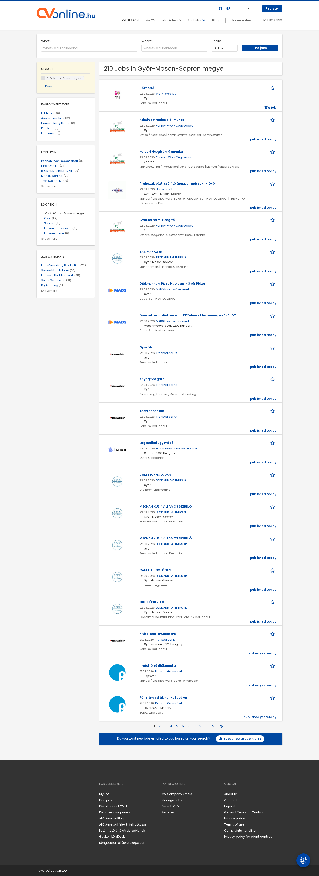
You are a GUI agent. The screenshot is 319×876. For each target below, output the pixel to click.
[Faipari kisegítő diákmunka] (117, 158)
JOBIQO (61, 870)
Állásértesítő (171, 20)
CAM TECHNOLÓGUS (155, 474)
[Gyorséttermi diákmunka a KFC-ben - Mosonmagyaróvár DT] (117, 322)
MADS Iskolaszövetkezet (172, 289)
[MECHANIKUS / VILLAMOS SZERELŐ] (117, 513)
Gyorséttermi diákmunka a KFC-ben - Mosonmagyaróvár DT (188, 315)
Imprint (229, 806)
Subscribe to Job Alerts (242, 738)
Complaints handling (240, 830)
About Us (231, 794)
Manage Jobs (172, 800)
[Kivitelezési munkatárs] (117, 640)
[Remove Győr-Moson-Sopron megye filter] (43, 213)
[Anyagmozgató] (117, 385)
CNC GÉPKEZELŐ (152, 602)
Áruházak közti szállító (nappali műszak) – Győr (178, 183)
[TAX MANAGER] (117, 258)
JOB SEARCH (130, 20)
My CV (150, 20)
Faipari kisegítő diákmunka (161, 151)
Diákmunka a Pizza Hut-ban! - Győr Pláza (172, 283)
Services (168, 812)
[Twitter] (60, 794)
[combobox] (89, 48)
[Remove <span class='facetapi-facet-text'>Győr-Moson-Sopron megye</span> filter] (43, 78)
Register (272, 8)
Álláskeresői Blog (111, 818)
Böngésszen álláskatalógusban (122, 842)
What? (46, 41)
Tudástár (195, 20)
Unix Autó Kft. (164, 189)
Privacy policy (234, 818)
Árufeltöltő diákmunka (158, 665)
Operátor (147, 347)
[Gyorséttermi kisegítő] (117, 226)
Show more (49, 186)
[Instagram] (47, 794)
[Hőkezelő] (117, 94)
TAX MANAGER (151, 252)
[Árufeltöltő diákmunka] (117, 672)
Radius (217, 41)
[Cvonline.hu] (66, 13)
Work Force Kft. (166, 94)
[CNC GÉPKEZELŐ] (117, 608)
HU (228, 8)
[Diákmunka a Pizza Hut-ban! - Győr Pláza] (117, 290)
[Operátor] (117, 354)
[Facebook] (40, 794)
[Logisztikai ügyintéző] (117, 449)
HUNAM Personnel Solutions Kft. (177, 448)
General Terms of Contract (245, 812)
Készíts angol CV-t (113, 806)
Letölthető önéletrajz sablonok (122, 830)
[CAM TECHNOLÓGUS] (117, 481)
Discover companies (114, 812)
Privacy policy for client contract (249, 836)
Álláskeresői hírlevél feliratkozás (122, 824)
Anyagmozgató (152, 379)
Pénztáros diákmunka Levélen (163, 697)
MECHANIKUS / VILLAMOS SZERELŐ (166, 506)
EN (220, 8)
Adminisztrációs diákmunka (162, 120)
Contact (230, 800)
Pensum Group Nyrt (168, 671)
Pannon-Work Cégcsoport (174, 125)
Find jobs (105, 800)
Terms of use (234, 824)
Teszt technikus (152, 411)
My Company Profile (177, 794)
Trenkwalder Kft (166, 353)
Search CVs (170, 806)
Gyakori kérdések (112, 836)
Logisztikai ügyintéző (157, 443)
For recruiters (242, 20)
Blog (215, 20)
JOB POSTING (272, 20)
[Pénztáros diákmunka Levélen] (117, 704)
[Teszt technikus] (117, 417)
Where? (147, 41)
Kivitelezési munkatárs (158, 634)
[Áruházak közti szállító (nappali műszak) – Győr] (117, 190)
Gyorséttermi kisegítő (157, 220)
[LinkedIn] (54, 794)
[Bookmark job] (273, 88)
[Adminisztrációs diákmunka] (117, 126)
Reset (49, 86)
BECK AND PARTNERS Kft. (171, 257)
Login (251, 8)
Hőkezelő (147, 88)
